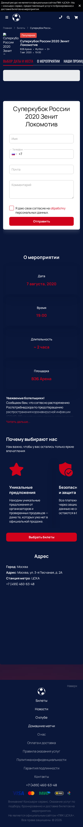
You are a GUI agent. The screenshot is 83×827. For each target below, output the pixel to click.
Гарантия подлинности (41, 768)
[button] (13, 154)
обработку (57, 208)
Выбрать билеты (41, 537)
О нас (41, 734)
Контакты (41, 776)
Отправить (41, 221)
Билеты (41, 700)
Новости (41, 709)
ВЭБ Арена (26, 49)
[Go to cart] (76, 17)
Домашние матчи (41, 726)
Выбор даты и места (18, 61)
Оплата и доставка (41, 743)
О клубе (41, 717)
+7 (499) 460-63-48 (20, 584)
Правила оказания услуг (41, 751)
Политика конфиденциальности (41, 759)
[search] (68, 17)
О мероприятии (48, 61)
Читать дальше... (18, 422)
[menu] (7, 17)
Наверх (72, 686)
